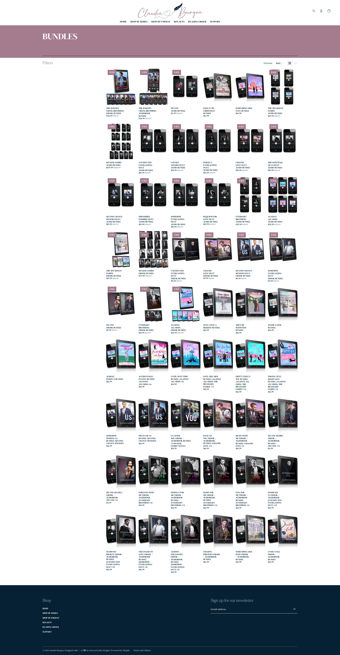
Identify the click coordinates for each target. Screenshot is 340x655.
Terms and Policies (142, 650)
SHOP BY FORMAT (50, 617)
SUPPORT (47, 631)
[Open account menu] (321, 11)
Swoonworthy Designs (99, 650)
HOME (45, 608)
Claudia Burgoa (56, 650)
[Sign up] (294, 609)
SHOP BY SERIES (50, 613)
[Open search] (314, 11)
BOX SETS (47, 622)
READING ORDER (50, 627)
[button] (280, 63)
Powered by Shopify (120, 650)
